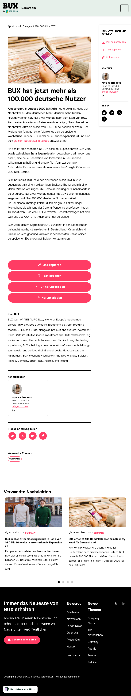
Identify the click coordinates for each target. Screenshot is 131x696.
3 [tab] (68, 582)
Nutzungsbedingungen (68, 677)
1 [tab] (59, 582)
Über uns (72, 633)
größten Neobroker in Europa (31, 140)
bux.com (72, 655)
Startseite (73, 612)
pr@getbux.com (20, 406)
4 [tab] (72, 582)
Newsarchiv (74, 619)
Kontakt (72, 646)
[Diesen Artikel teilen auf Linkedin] (33, 436)
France (92, 655)
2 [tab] (63, 582)
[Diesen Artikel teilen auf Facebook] (43, 436)
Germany (14, 459)
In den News (74, 626)
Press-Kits (73, 639)
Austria (92, 648)
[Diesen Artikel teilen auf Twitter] (22, 436)
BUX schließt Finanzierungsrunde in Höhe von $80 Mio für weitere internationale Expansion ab (33, 543)
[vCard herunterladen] (42, 385)
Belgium (92, 662)
